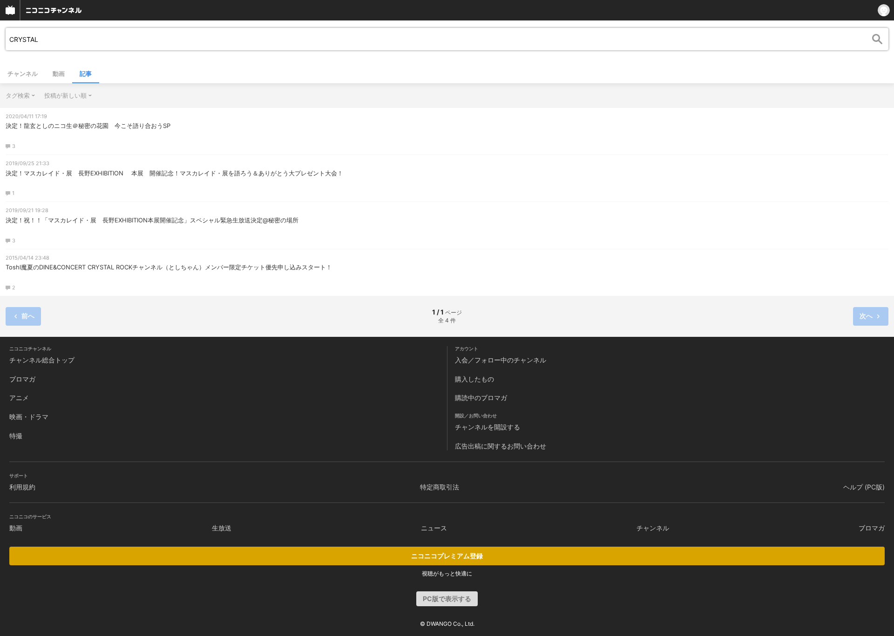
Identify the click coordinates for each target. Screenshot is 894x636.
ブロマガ (22, 379)
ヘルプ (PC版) (864, 487)
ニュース (434, 528)
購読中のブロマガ (481, 398)
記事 (86, 73)
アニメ (19, 398)
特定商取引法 (439, 487)
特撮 (15, 436)
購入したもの (474, 379)
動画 (59, 73)
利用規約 (22, 487)
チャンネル (22, 73)
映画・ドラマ (28, 417)
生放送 (221, 528)
